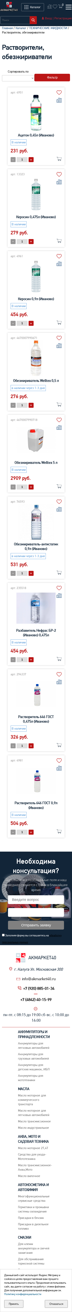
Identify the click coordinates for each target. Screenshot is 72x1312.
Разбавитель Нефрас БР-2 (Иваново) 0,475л (36, 632)
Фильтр (52, 77)
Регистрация (63, 18)
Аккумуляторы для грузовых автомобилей (33, 1056)
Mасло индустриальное (33, 1128)
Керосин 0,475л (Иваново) (36, 217)
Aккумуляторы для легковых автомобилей (33, 1045)
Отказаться (56, 1303)
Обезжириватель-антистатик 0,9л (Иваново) (36, 546)
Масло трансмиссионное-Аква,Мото (35, 1167)
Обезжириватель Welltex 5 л (36, 462)
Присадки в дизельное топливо (33, 1226)
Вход (48, 18)
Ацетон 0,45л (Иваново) (36, 135)
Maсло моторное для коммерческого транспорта (32, 1099)
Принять (14, 1303)
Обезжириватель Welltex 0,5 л (36, 380)
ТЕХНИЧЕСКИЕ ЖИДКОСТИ (48, 28)
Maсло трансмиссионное (34, 1121)
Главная (7, 28)
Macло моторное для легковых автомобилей (33, 1113)
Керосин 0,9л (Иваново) (36, 299)
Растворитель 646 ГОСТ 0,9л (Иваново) (36, 805)
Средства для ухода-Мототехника (32, 1156)
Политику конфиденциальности (22, 1294)
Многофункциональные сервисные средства (34, 1198)
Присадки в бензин (31, 1218)
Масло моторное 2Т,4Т (33, 1148)
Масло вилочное (29, 1176)
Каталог (21, 28)
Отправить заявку (36, 925)
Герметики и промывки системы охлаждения (33, 1209)
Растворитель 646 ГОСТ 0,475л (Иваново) (36, 719)
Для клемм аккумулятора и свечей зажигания (33, 1248)
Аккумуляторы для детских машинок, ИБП (34, 1067)
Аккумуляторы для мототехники (30, 1078)
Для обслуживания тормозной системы (31, 1261)
